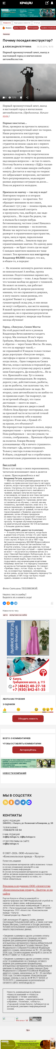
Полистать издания (12, 861)
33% (36, 709)
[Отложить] (21, 97)
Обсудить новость (28, 718)
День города (19, 28)
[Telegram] (15, 603)
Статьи (37, 23)
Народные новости (22, 23)
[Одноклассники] (8, 603)
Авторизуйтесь (28, 749)
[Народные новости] (47, 3)
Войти (51, 3)
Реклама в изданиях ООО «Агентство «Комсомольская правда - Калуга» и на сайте (28, 890)
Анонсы (6, 34)
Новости (7, 23)
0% (4, 709)
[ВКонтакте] (4, 603)
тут (5, 116)
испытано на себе (18, 615)
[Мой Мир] (12, 603)
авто (5, 615)
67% (18, 709)
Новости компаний (14, 773)
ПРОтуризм (33, 28)
